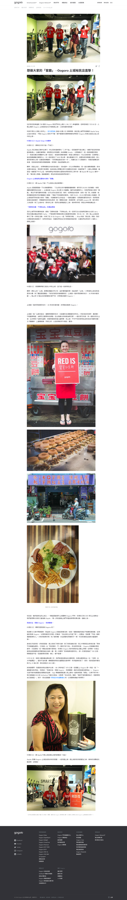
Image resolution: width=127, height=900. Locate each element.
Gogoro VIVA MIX (44, 854)
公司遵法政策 (60, 897)
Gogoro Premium (44, 845)
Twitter (19, 847)
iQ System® (42, 856)
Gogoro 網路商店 (62, 837)
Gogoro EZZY (43, 849)
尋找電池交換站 (99, 840)
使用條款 (48, 897)
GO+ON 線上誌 (47, 7)
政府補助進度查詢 (81, 847)
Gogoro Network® (100, 835)
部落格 (34, 815)
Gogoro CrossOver (44, 842)
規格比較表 (42, 859)
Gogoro (18, 2)
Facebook (19, 840)
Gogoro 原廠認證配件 (45, 878)
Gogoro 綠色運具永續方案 (46, 881)
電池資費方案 (98, 837)
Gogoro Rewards (81, 852)
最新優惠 (60, 840)
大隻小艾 (41, 815)
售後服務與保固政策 (81, 845)
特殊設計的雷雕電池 (58, 677)
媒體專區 (31, 7)
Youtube (19, 844)
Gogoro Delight (43, 840)
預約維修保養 (80, 842)
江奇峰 (73, 815)
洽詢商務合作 (42, 883)
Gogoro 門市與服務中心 (64, 835)
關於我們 (24, 7)
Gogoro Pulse (43, 835)
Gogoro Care (80, 840)
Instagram (20, 850)
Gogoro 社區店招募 (44, 871)
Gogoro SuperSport (44, 837)
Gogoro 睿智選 (62, 845)
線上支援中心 (80, 835)
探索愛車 (41, 861)
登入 (111, 2)
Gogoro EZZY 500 (44, 847)
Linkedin (19, 854)
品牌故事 (38, 7)
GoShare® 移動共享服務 (45, 873)
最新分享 (16, 7)
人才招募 (60, 878)
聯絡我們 (78, 854)
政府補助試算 (61, 842)
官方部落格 (51, 131)
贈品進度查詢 (80, 849)
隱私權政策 (42, 897)
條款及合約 (53, 897)
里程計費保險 (42, 876)
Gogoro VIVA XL (43, 852)
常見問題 (78, 837)
